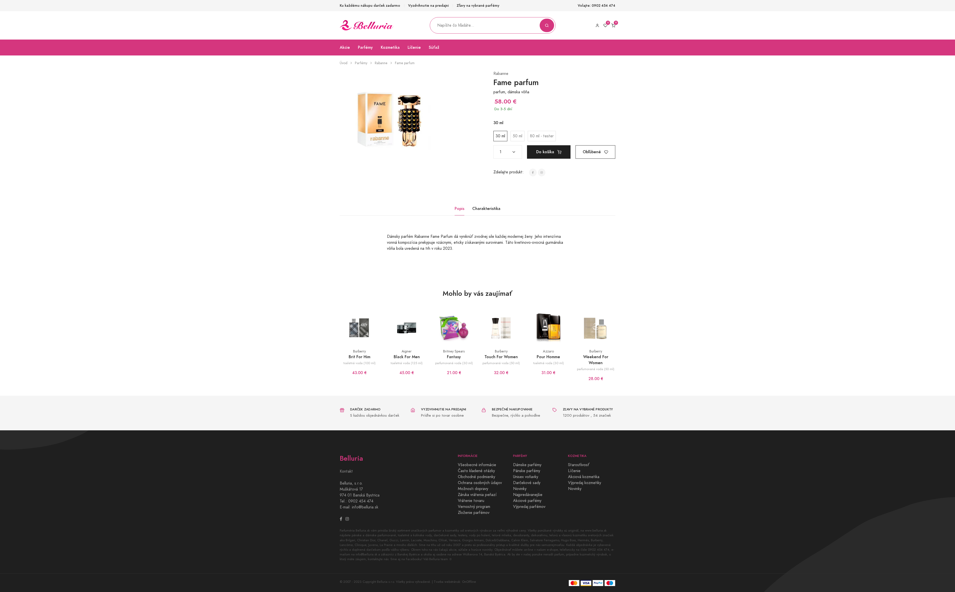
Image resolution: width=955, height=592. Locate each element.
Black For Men (407, 357)
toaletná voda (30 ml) (548, 363)
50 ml (517, 136)
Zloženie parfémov (473, 512)
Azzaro (548, 351)
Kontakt (346, 471)
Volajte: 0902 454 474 (596, 5)
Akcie (345, 47)
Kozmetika (390, 47)
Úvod (343, 63)
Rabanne (381, 63)
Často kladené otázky (476, 471)
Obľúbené (592, 152)
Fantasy (454, 357)
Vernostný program (474, 506)
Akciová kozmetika (583, 477)
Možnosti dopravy (473, 489)
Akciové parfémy (527, 500)
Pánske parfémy (526, 471)
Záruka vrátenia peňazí (477, 494)
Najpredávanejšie (527, 494)
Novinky (519, 489)
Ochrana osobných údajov (480, 483)
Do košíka (545, 152)
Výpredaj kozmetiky (584, 483)
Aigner (407, 351)
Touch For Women (501, 357)
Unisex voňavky (525, 477)
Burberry (359, 351)
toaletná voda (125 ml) (407, 363)
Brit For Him (359, 357)
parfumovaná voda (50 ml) (501, 363)
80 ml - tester (542, 136)
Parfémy (365, 47)
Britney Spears (454, 351)
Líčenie (414, 47)
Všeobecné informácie (477, 465)
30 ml (500, 136)
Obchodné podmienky (476, 477)
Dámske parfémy (527, 465)
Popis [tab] (459, 208)
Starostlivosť (578, 465)
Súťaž (434, 47)
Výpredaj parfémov (529, 506)
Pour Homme (548, 357)
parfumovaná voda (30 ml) (454, 363)
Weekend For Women (595, 360)
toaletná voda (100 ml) (359, 363)
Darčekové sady (526, 483)
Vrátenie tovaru (471, 500)
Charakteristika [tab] (486, 208)
